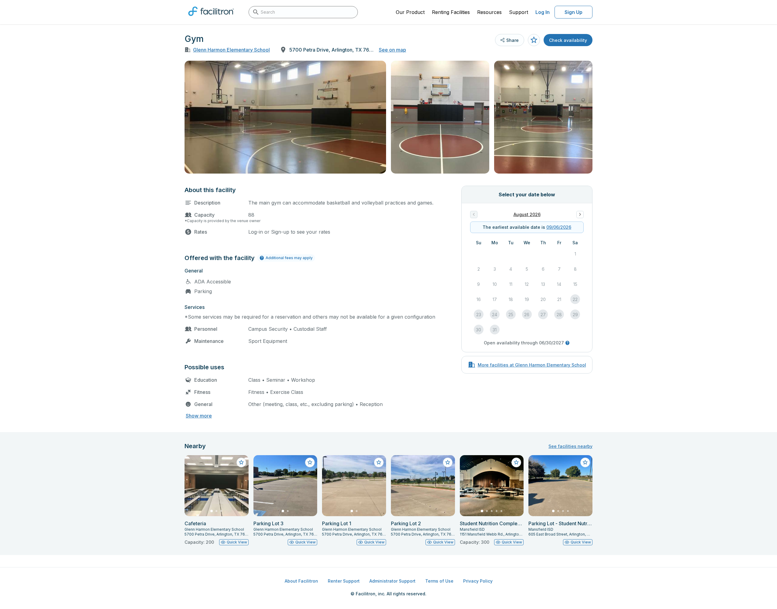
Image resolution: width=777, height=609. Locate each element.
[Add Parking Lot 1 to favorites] (379, 462)
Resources (489, 12)
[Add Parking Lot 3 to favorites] (310, 462)
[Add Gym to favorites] (534, 40)
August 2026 (527, 214)
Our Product (410, 12)
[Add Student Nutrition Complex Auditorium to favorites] (516, 462)
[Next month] (580, 214)
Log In (542, 12)
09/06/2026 (558, 227)
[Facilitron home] (211, 18)
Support (518, 12)
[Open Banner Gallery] (285, 117)
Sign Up (573, 12)
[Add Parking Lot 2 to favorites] (448, 462)
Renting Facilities (451, 12)
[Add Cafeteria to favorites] (241, 462)
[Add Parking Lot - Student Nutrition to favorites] (585, 462)
